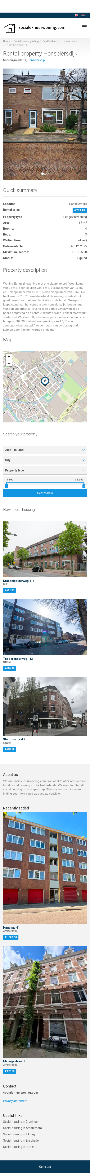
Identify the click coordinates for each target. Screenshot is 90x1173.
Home (6, 41)
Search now (45, 493)
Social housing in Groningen (21, 1121)
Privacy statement (15, 1101)
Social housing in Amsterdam (22, 1128)
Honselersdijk (69, 41)
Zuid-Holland (49, 41)
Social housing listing (26, 41)
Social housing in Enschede (21, 1140)
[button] (9, 124)
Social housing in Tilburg (19, 1134)
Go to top (45, 1166)
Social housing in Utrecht (19, 1146)
